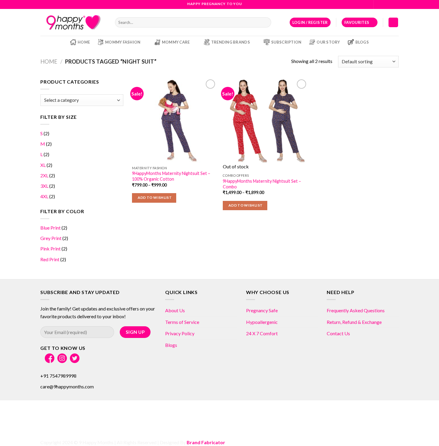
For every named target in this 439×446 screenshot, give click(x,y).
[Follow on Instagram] (384, 4)
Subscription (286, 42)
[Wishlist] (210, 84)
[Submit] (266, 22)
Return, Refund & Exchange (354, 322)
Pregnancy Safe (262, 310)
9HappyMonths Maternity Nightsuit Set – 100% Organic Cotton (171, 176)
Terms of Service (182, 322)
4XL (44, 196)
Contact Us (338, 333)
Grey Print (51, 238)
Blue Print (50, 227)
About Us (175, 310)
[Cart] (393, 22)
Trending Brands (230, 42)
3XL (44, 186)
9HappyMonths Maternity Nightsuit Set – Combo (262, 184)
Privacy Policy (179, 333)
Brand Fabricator (206, 442)
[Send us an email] (395, 4)
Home (84, 42)
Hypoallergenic (262, 322)
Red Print (49, 259)
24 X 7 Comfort (262, 333)
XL (43, 165)
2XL (44, 175)
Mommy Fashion (122, 42)
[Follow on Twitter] (390, 4)
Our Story (328, 42)
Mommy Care (176, 42)
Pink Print (50, 248)
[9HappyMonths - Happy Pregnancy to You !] (73, 22)
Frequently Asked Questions (356, 310)
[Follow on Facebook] (378, 4)
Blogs (362, 42)
